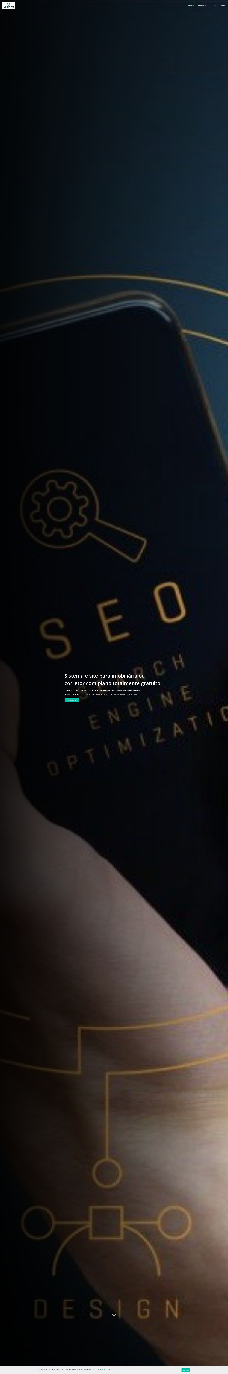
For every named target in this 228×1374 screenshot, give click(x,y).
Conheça (190, 5)
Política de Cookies (107, 1369)
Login (223, 5)
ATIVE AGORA (71, 700)
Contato (214, 5)
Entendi (186, 1370)
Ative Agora (202, 5)
